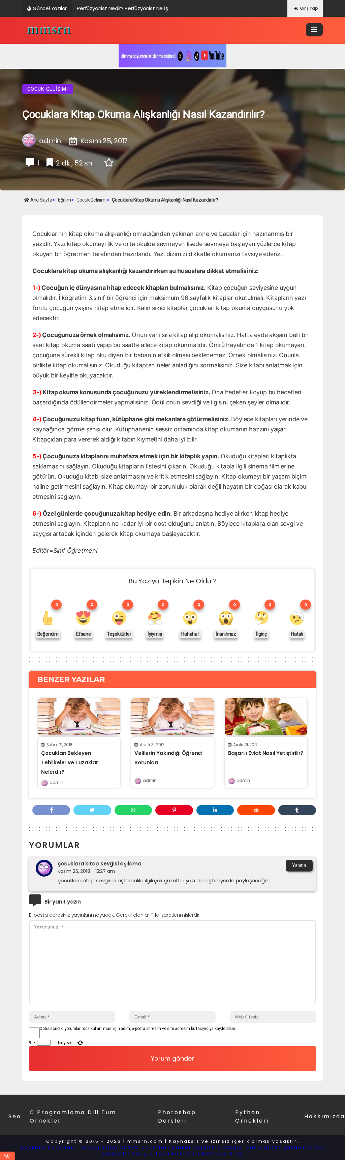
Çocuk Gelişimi (47, 89)
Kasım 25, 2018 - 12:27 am (86, 871)
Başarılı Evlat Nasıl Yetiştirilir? (266, 753)
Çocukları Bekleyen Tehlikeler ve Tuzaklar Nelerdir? (69, 762)
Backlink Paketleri (48, 1147)
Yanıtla (299, 865)
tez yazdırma (292, 1147)
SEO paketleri (149, 1147)
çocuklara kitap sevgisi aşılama (100, 863)
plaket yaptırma (196, 1147)
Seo (14, 1116)
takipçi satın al (246, 1147)
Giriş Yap (309, 8)
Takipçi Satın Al (102, 1147)
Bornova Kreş (223, 1153)
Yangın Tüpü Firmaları (166, 1153)
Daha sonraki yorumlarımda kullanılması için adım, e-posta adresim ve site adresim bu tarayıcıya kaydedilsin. (138, 1028)
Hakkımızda (324, 1116)
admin (56, 782)
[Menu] (314, 29)
